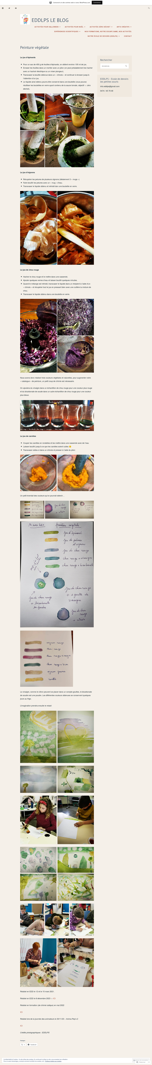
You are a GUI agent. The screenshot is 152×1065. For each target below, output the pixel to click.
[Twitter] (9, 8)
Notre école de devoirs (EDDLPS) (103, 36)
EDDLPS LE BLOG (50, 20)
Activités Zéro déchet (100, 27)
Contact (128, 36)
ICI (54, 998)
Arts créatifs (123, 27)
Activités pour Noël (74, 27)
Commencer (97, 2)
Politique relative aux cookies (53, 1061)
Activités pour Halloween (47, 27)
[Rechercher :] (149, 8)
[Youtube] (16, 8)
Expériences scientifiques (66, 31)
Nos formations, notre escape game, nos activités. (108, 31)
